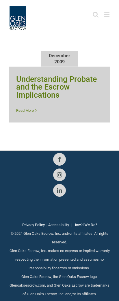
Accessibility (58, 225)
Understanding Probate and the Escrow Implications (56, 87)
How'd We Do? (85, 225)
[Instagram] (59, 175)
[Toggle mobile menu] (107, 15)
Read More (25, 110)
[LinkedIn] (59, 190)
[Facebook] (59, 159)
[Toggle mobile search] (95, 15)
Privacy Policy (33, 225)
